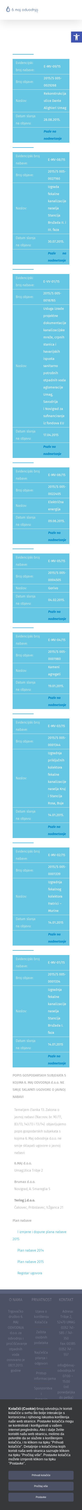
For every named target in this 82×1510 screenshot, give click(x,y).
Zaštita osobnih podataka (41, 1337)
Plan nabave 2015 (30, 1262)
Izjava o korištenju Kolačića (41, 1316)
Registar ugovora (29, 1273)
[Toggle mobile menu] (74, 9)
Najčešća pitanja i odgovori (41, 1357)
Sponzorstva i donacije (41, 1393)
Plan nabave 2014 (30, 1250)
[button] (76, 37)
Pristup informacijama (41, 1376)
